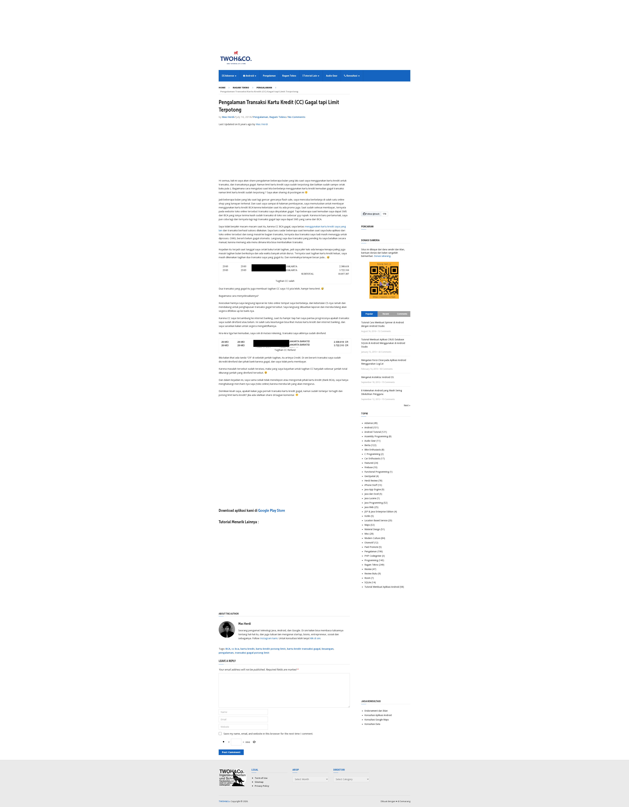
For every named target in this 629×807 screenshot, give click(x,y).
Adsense (229, 75)
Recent (386, 314)
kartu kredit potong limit (271, 648)
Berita (367, 445)
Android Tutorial (372, 432)
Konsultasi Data (372, 724)
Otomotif (368, 542)
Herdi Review (371, 480)
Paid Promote (371, 547)
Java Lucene (370, 498)
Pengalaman (269, 75)
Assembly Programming (376, 436)
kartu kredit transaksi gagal (303, 648)
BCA (228, 648)
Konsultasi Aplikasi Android (378, 715)
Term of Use (261, 778)
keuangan (328, 648)
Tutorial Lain (310, 75)
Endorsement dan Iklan (376, 710)
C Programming (372, 454)
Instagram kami (268, 638)
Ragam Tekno (289, 75)
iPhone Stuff (370, 485)
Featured (368, 463)
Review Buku (370, 573)
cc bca (235, 648)
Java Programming (373, 502)
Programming (371, 560)
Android (249, 75)
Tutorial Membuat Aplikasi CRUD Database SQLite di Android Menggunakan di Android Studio (383, 343)
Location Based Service (375, 520)
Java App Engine (372, 489)
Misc (366, 533)
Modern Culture (372, 538)
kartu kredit (247, 648)
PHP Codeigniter (372, 556)
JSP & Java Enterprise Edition (378, 511)
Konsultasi (351, 75)
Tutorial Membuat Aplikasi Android (381, 587)
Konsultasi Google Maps (376, 719)
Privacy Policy (262, 785)
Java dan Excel (371, 494)
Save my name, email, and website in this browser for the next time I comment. (268, 733)
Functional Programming (376, 471)
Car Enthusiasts (372, 458)
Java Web (369, 507)
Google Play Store (271, 510)
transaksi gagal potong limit (252, 652)
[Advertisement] (314, 23)
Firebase (368, 467)
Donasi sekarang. (382, 256)
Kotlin (367, 516)
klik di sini (315, 638)
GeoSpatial (369, 476)
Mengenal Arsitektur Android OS (377, 377)
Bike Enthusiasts (372, 449)
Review (368, 569)
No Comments (296, 117)
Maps (367, 525)
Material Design (372, 529)
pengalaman (226, 652)
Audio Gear (331, 75)
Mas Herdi (228, 117)
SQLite (367, 582)
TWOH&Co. (224, 801)
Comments (402, 314)
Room (367, 578)
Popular (369, 314)
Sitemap (259, 781)
